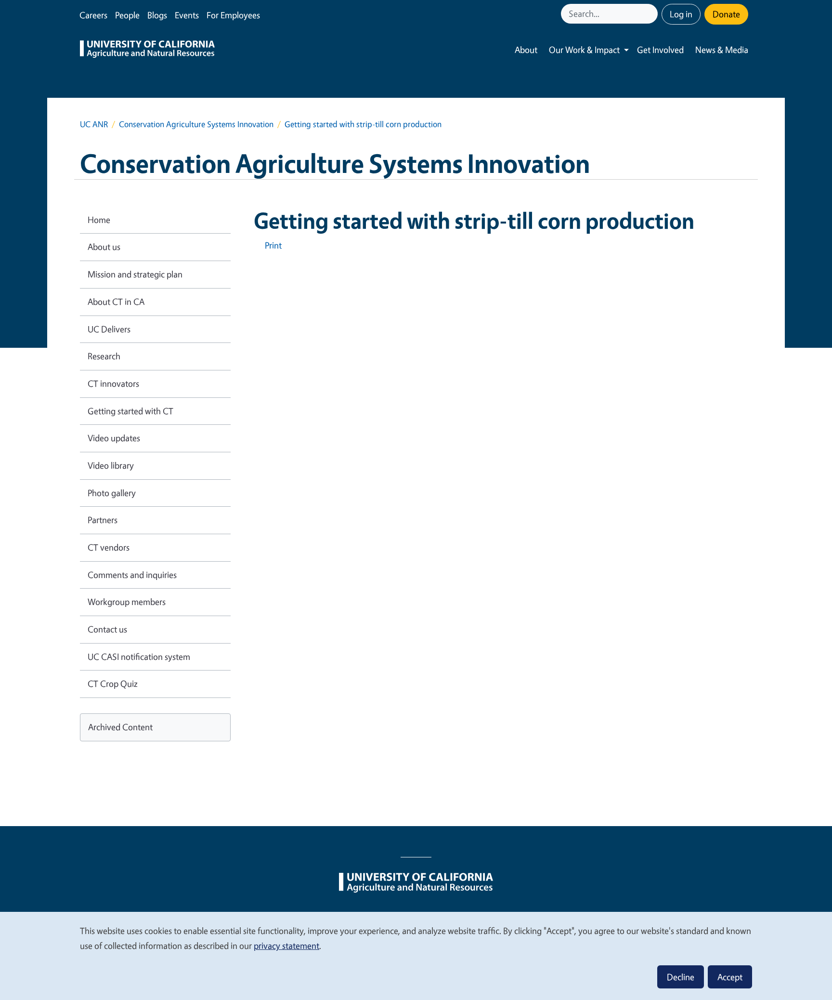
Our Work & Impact (584, 49)
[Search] (651, 14)
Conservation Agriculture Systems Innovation (196, 124)
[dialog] (416, 955)
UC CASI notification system (139, 656)
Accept (729, 977)
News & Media (721, 49)
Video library (111, 465)
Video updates (114, 438)
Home (99, 219)
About (526, 49)
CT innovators (113, 383)
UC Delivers (109, 329)
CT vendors (109, 547)
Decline (680, 977)
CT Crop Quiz (113, 683)
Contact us (107, 629)
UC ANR (94, 124)
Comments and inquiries (132, 574)
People (127, 15)
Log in (681, 14)
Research (104, 356)
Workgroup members (127, 601)
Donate (726, 14)
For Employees (233, 15)
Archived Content (120, 727)
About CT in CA (116, 301)
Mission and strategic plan (135, 274)
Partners (102, 520)
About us (104, 246)
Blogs (157, 15)
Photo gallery (112, 493)
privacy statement (286, 945)
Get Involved (660, 49)
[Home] (147, 50)
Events (187, 15)
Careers (93, 15)
